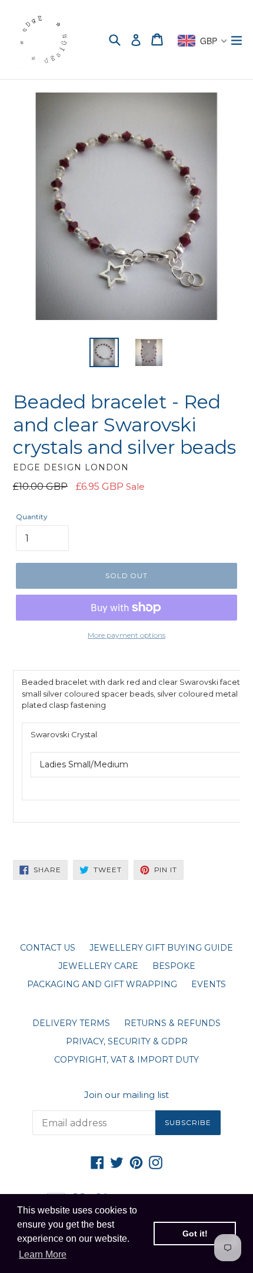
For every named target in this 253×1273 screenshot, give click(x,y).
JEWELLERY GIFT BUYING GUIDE (161, 947)
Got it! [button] (195, 1233)
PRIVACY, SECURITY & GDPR (127, 1041)
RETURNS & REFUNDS (172, 1023)
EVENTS (208, 984)
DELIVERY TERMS (71, 1023)
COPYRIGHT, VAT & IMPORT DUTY (126, 1059)
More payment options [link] (126, 635)
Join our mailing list (126, 1095)
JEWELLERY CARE (98, 966)
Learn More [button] (42, 1254)
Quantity (32, 516)
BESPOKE (173, 966)
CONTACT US (47, 947)
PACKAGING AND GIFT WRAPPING (102, 984)
